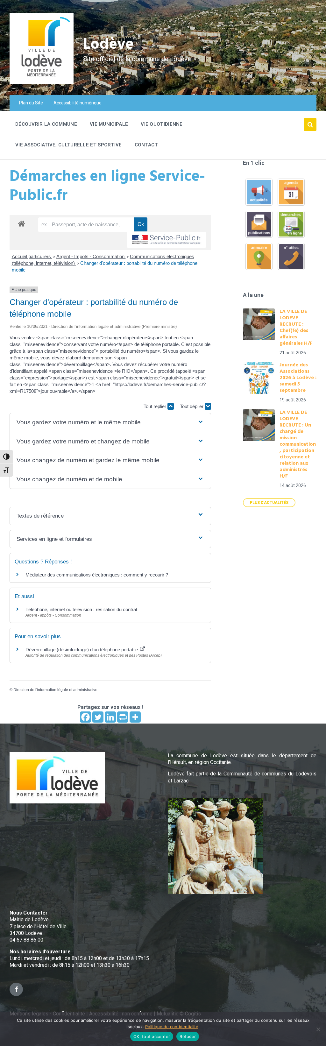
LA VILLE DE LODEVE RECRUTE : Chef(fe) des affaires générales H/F (296, 327)
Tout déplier (192, 406)
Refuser (188, 1036)
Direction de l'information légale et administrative (55, 690)
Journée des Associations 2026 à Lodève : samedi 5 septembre (298, 378)
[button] (110, 422)
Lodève (108, 44)
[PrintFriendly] (122, 717)
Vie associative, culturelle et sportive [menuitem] (68, 145)
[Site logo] (42, 82)
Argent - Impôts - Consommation (91, 256)
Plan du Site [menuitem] (31, 102)
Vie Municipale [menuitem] (109, 124)
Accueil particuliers (32, 256)
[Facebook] (85, 717)
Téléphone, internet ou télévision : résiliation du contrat (81, 609)
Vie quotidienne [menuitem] (162, 124)
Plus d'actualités (269, 502)
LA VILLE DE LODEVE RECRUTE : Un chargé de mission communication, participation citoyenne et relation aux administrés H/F (298, 444)
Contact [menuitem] (146, 145)
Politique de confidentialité (171, 1026)
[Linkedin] (110, 717)
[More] (135, 717)
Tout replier (155, 406)
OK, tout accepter (151, 1036)
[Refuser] (318, 1029)
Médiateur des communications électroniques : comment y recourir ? (96, 574)
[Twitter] (97, 717)
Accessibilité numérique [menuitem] (77, 102)
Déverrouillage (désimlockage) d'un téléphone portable (82, 649)
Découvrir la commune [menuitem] (46, 124)
